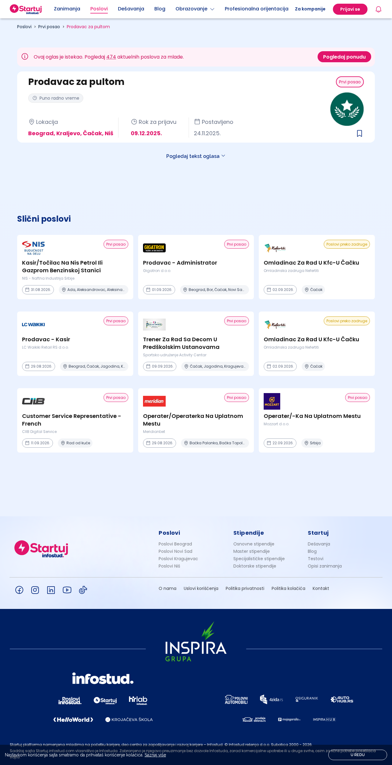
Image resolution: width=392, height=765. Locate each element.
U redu (358, 755)
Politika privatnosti (245, 588)
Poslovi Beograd (175, 544)
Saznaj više (155, 754)
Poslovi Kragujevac (178, 559)
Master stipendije (251, 551)
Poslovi (24, 27)
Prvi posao (49, 27)
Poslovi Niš (169, 566)
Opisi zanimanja (325, 566)
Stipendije (248, 533)
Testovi (315, 559)
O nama (167, 588)
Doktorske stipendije (254, 566)
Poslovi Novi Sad (175, 551)
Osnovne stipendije (253, 544)
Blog (312, 551)
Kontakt (321, 588)
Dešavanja (319, 544)
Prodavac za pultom (88, 27)
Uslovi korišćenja (201, 588)
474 (111, 56)
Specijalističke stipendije (259, 559)
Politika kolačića (288, 588)
